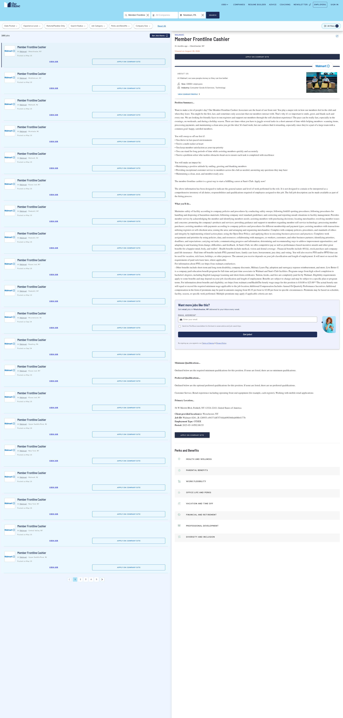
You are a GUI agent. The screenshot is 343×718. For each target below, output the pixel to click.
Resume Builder (257, 4)
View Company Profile (188, 94)
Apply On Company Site (128, 62)
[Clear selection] (148, 15)
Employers (320, 4)
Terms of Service (208, 343)
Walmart (23, 51)
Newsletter (301, 4)
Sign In (334, 4)
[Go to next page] (102, 579)
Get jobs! (247, 334)
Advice (273, 4)
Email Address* (187, 315)
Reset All (162, 26)
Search (212, 15)
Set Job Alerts (158, 36)
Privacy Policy (221, 343)
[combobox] (139, 15)
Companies (239, 4)
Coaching (285, 4)
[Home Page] (12, 5)
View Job (53, 62)
